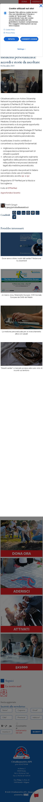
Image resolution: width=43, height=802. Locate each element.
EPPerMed (12, 188)
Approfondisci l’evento (10, 193)
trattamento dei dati (21, 731)
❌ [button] (41, 6)
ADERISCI (36, 1)
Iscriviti (37, 732)
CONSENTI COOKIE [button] (29, 39)
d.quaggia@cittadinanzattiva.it (17, 207)
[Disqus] (21, 415)
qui (22, 176)
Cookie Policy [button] (10, 30)
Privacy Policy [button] (10, 33)
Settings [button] (21, 49)
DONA (24, 1)
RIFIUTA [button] (11, 39)
